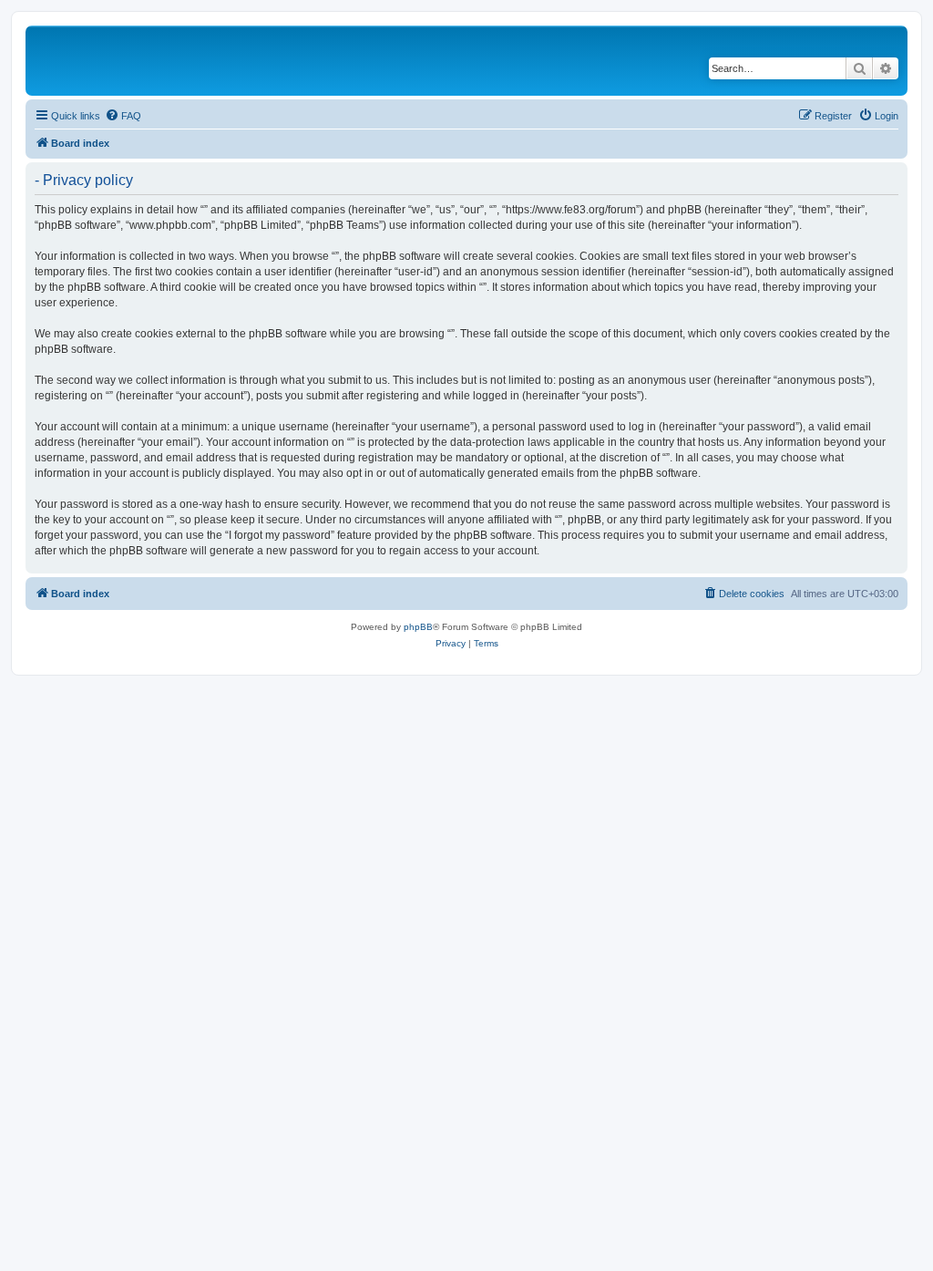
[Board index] (154, 60)
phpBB (418, 627)
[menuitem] (123, 116)
